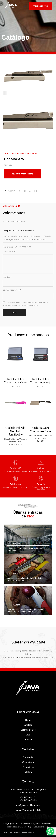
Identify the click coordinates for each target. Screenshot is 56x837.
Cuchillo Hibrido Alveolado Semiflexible (15, 431)
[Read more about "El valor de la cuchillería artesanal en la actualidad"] (28, 539)
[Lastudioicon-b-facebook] (28, 701)
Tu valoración (9, 251)
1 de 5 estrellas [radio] (20, 247)
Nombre (7, 277)
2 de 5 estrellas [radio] (23, 247)
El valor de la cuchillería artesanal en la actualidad (24, 549)
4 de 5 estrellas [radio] (27, 247)
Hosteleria (32, 153)
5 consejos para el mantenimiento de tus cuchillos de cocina (25, 579)
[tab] (28, 206)
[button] (25, 6)
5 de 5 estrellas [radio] (30, 247)
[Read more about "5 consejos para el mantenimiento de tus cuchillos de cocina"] (28, 569)
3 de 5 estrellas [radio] (25, 247)
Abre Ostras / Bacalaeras (15, 153)
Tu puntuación (10, 247)
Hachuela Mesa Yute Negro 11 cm (40, 429)
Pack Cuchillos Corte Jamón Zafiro (15, 381)
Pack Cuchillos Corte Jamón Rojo (40, 381)
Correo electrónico (12, 290)
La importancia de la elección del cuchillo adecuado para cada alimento (25, 610)
